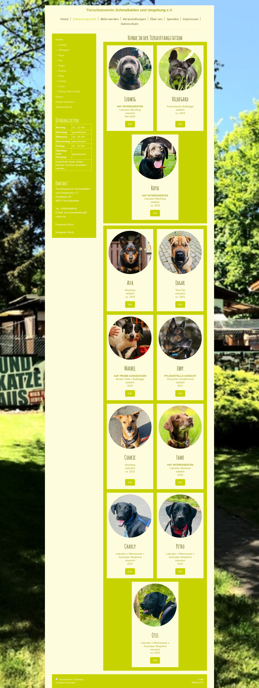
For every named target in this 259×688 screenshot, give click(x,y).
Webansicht (198, 682)
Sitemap (79, 679)
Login (201, 679)
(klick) (70, 224)
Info (130, 124)
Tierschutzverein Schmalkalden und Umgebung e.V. (129, 10)
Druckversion (66, 679)
